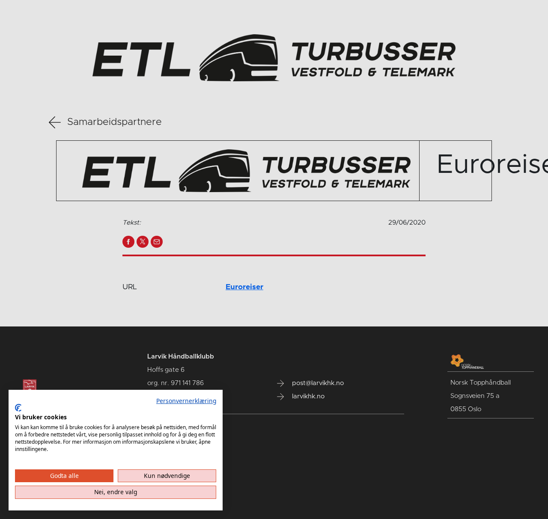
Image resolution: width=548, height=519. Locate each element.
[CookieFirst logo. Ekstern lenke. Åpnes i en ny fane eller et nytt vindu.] (18, 408)
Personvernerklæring (186, 401)
